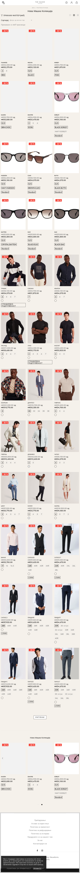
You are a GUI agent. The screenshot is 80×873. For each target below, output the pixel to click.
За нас (40, 840)
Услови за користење (40, 823)
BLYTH (56, 175)
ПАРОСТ (57, 682)
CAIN (29, 175)
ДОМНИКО (31, 454)
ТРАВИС (3, 288)
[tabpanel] (13, 769)
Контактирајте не (40, 844)
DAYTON (3, 232)
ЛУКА (29, 346)
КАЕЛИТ (57, 346)
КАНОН (30, 506)
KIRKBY (56, 62)
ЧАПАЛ (56, 454)
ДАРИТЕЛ (31, 403)
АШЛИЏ (56, 506)
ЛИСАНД (4, 346)
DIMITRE (30, 115)
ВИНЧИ (3, 557)
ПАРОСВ (30, 682)
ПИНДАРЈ (4, 682)
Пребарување (40, 820)
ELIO (29, 232)
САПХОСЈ (4, 618)
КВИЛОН (57, 288)
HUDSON (4, 175)
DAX (55, 232)
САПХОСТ (57, 557)
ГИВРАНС (57, 403)
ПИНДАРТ (57, 618)
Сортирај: (5, 20)
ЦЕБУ (3, 506)
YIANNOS (4, 62)
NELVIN (30, 62)
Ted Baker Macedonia (40, 2)
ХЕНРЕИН (4, 403)
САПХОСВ (31, 557)
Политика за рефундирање (40, 830)
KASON (3, 115)
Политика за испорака (40, 833)
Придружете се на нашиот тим (40, 837)
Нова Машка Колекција (40, 738)
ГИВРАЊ (4, 454)
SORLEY (56, 115)
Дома (33, 7)
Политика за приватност (40, 827)
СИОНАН (30, 288)
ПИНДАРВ (31, 618)
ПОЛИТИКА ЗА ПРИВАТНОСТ (19, 868)
